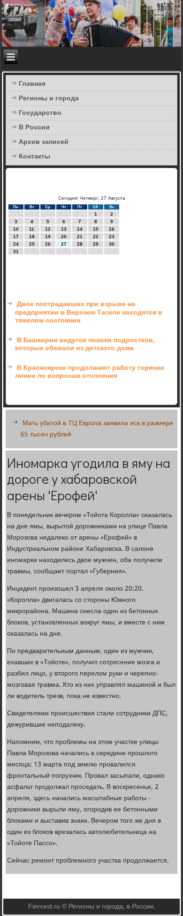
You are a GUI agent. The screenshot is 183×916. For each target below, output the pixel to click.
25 (32, 244)
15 (96, 229)
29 (96, 244)
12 (48, 229)
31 (16, 251)
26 (48, 244)
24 (16, 244)
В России (34, 127)
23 (111, 236)
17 (16, 236)
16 (111, 229)
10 (16, 229)
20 (64, 236)
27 (64, 244)
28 (80, 244)
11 (31, 229)
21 (80, 236)
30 (111, 244)
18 (32, 236)
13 (64, 229)
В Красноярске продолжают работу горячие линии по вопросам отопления (89, 372)
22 (96, 236)
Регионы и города (49, 98)
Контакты (34, 156)
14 (80, 229)
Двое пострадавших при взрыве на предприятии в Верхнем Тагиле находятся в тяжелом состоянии (88, 312)
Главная (32, 84)
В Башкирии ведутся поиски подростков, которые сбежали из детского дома (85, 344)
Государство (40, 113)
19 (48, 236)
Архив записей (44, 142)
